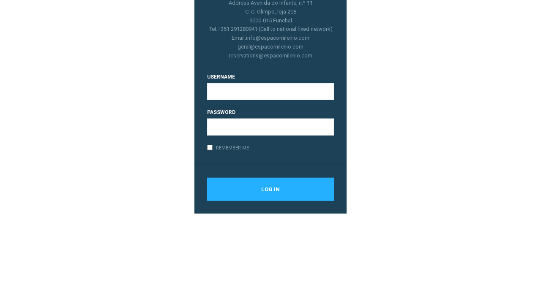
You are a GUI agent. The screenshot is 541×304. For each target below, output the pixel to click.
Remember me (232, 148)
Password (221, 112)
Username (221, 76)
